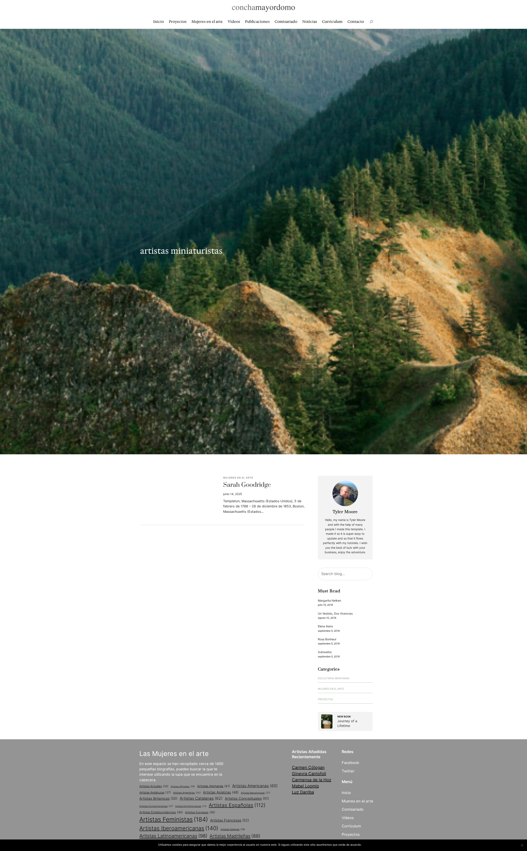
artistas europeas (200, 812)
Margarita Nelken (329, 600)
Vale (366, 844)
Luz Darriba (303, 792)
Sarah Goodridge (247, 485)
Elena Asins (325, 626)
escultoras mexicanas (334, 678)
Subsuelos (325, 651)
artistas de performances (190, 806)
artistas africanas (183, 786)
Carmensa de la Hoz (311, 779)
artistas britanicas (158, 798)
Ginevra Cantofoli (309, 773)
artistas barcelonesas (255, 792)
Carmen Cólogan (308, 767)
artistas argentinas (187, 792)
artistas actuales (153, 786)
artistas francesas (229, 820)
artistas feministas (173, 819)
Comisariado (353, 809)
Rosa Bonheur (327, 639)
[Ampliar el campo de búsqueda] (371, 22)
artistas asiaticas (221, 792)
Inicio (346, 792)
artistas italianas (232, 829)
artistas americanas (255, 786)
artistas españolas (237, 805)
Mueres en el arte (357, 801)
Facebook (350, 762)
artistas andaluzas (155, 792)
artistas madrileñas (235, 836)
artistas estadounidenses (161, 812)
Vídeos (348, 817)
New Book (344, 716)
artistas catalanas (201, 798)
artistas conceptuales (247, 798)
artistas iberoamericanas (178, 828)
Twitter (348, 771)
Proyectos (325, 699)
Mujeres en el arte (238, 477)
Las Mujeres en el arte (174, 754)
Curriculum (351, 826)
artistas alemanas (213, 786)
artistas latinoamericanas (173, 836)
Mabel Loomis (305, 786)
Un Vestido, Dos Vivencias (335, 613)
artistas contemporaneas (156, 806)
